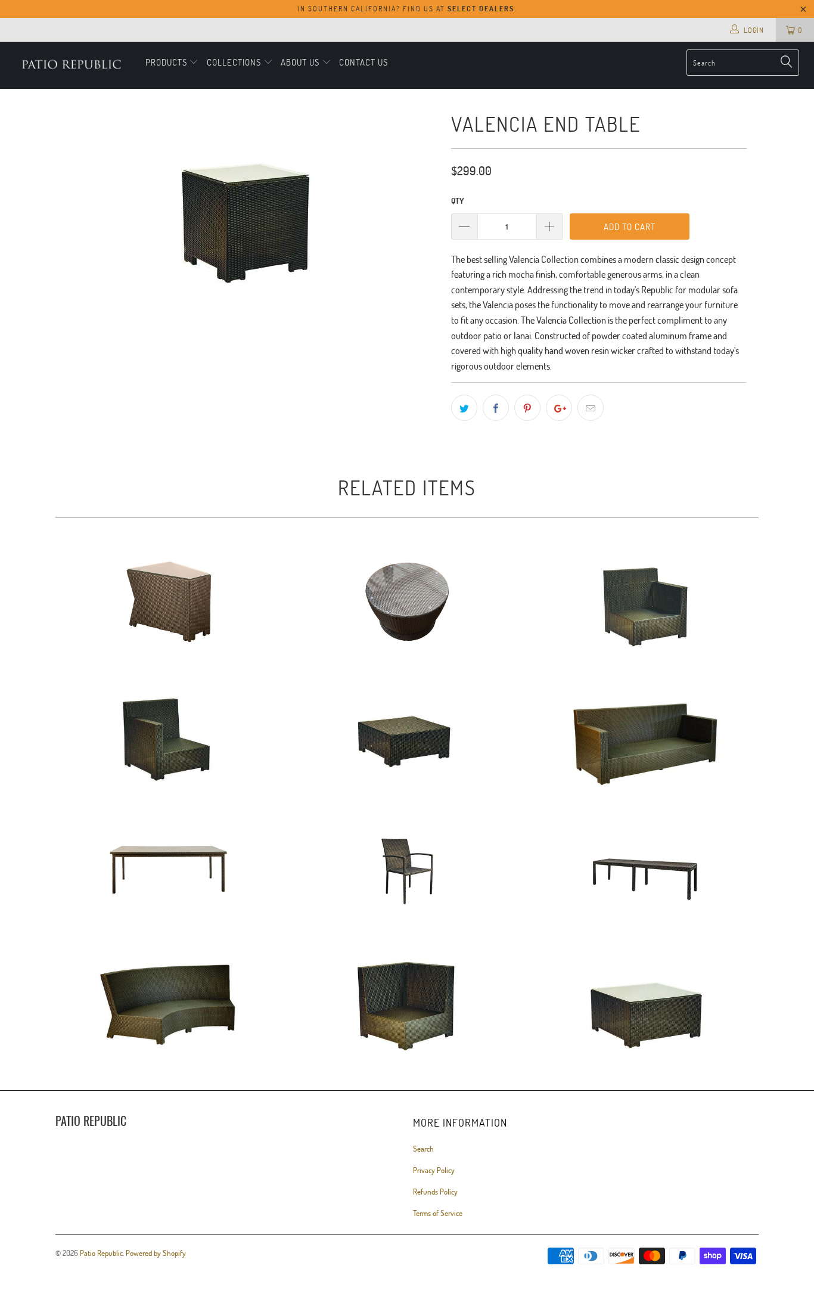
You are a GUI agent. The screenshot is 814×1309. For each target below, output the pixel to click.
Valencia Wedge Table (168, 601)
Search (423, 1148)
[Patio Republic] (71, 65)
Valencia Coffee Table (645, 1003)
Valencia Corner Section (407, 1003)
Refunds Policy (435, 1191)
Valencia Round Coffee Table (407, 601)
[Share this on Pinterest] (527, 408)
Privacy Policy (434, 1170)
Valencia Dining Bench (645, 869)
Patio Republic (101, 1253)
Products (167, 62)
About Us (300, 62)
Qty (457, 201)
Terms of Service (437, 1213)
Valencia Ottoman (407, 735)
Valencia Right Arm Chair (168, 735)
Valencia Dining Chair (407, 869)
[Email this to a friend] (590, 408)
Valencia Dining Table (168, 869)
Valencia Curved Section (168, 1003)
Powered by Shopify (156, 1253)
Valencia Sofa (645, 735)
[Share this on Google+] (559, 408)
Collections (235, 62)
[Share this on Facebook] (496, 408)
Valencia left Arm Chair (645, 601)
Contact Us (363, 62)
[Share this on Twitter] (464, 408)
